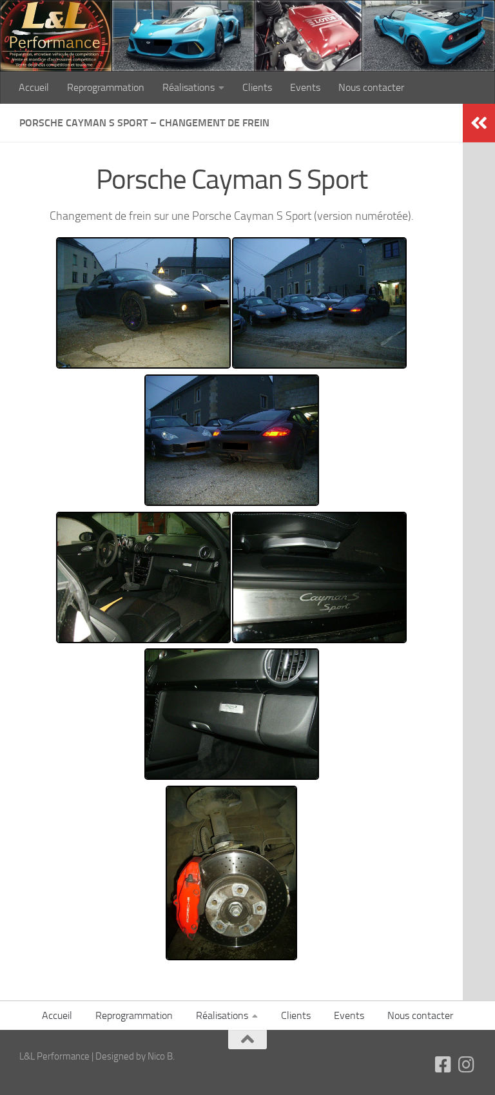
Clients (257, 87)
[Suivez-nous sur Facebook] (443, 1065)
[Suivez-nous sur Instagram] (467, 1065)
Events (305, 87)
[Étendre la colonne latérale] (479, 123)
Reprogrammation (105, 87)
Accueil (34, 87)
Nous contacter (371, 87)
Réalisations (188, 87)
